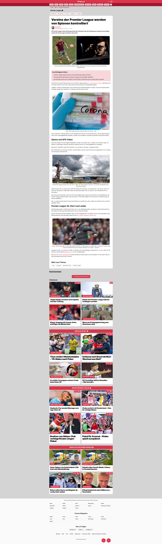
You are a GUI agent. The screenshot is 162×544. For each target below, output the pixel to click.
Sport (56, 7)
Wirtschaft (52, 505)
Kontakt (71, 533)
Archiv (76, 508)
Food (51, 518)
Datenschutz (77, 533)
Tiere (64, 518)
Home (51, 7)
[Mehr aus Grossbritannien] (81, 447)
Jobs (67, 533)
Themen (64, 508)
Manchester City (68, 252)
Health (51, 516)
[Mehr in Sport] (81, 331)
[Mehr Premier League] (81, 388)
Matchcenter (91, 503)
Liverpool (100, 250)
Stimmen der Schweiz (105, 505)
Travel (76, 518)
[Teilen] (104, 540)
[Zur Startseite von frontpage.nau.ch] (81, 1)
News (51, 503)
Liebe (76, 516)
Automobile (90, 518)
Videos (64, 505)
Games (89, 505)
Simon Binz (58, 27)
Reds (54, 254)
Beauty (51, 521)
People (102, 503)
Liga (90, 142)
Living (64, 516)
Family (102, 516)
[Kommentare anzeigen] (109, 540)
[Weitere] (111, 5)
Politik (64, 503)
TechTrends (103, 518)
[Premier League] (81, 10)
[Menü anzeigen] (112, 1)
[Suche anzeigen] (109, 1)
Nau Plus (77, 505)
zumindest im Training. (96, 83)
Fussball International (64, 7)
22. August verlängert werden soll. (86, 215)
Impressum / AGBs (86, 533)
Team (63, 533)
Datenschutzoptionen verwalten (99, 533)
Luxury (89, 516)
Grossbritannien (59, 28)
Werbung (58, 533)
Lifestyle (52, 508)
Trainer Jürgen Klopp (64, 254)
